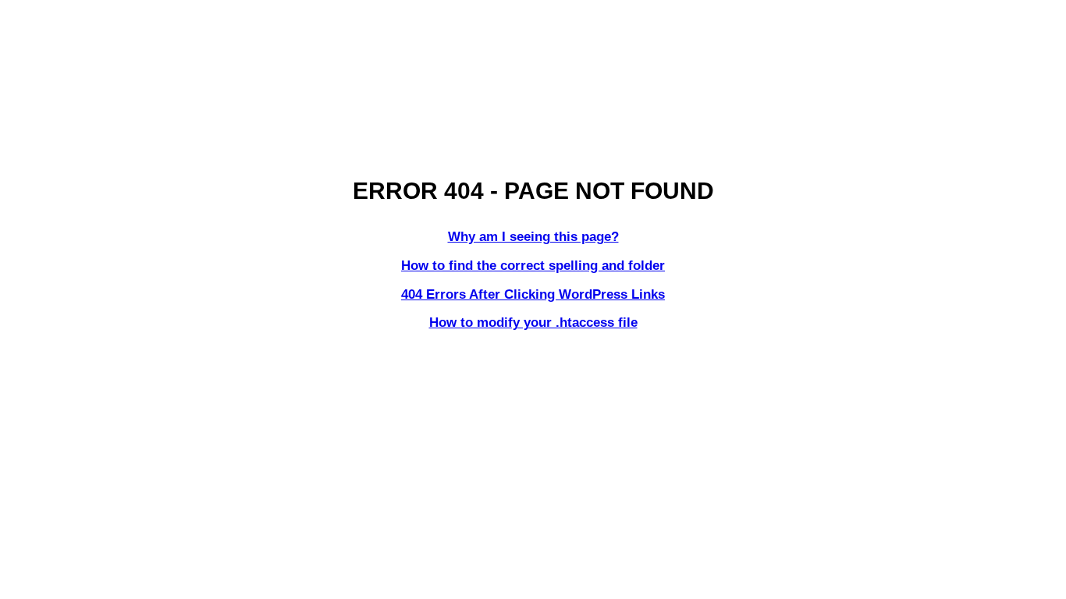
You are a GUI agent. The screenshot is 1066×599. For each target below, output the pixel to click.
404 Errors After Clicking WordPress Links (533, 294)
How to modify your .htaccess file (533, 322)
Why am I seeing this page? (533, 236)
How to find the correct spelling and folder (533, 265)
